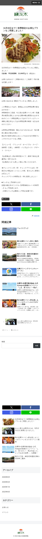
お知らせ (6, 199)
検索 (3, 341)
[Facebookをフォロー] (30, 204)
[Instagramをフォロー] (11, 209)
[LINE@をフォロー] (30, 209)
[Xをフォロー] (11, 204)
